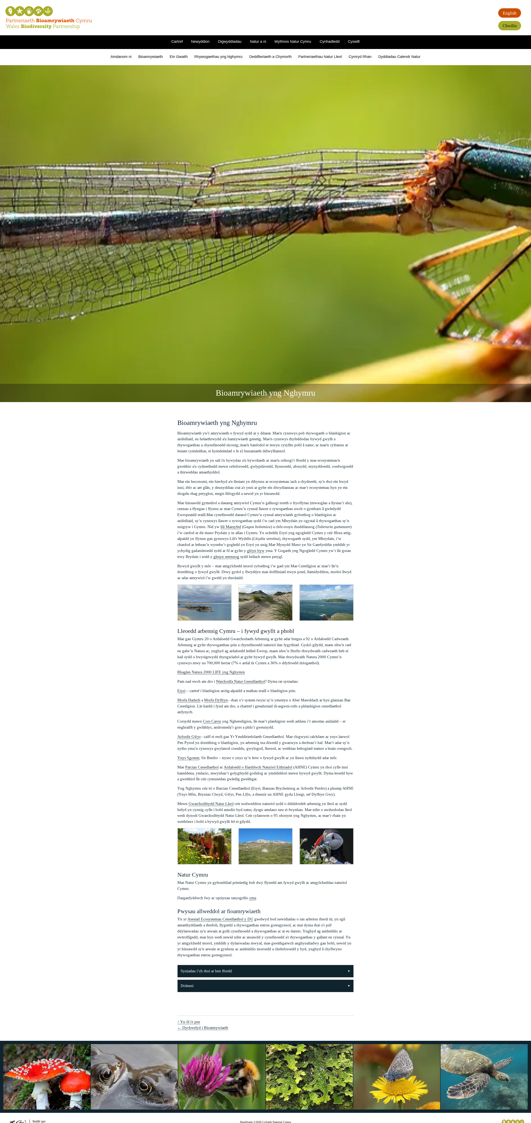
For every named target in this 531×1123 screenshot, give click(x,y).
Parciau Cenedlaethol (202, 767)
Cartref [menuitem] (177, 41)
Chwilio (510, 25)
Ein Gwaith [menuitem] (179, 57)
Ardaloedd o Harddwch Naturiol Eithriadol (258, 767)
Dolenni (187, 986)
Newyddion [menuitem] (200, 41)
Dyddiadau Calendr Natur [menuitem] (399, 57)
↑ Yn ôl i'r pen (188, 1022)
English (509, 13)
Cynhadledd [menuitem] (330, 41)
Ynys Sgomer (188, 758)
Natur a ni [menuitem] (258, 41)
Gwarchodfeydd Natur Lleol (211, 803)
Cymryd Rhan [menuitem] (360, 57)
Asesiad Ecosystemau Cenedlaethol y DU (220, 919)
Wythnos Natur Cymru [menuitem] (292, 41)
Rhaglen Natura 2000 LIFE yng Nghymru (211, 672)
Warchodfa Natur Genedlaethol (240, 681)
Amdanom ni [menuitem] (121, 57)
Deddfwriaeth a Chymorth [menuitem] (270, 57)
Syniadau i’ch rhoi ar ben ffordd (206, 971)
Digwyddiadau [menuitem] (229, 41)
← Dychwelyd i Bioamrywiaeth (202, 1027)
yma (252, 898)
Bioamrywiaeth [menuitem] (150, 57)
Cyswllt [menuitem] (354, 41)
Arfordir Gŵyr (189, 736)
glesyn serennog (226, 556)
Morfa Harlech (188, 700)
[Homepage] (49, 17)
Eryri (181, 691)
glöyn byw (255, 550)
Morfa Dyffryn (216, 700)
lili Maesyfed (230, 527)
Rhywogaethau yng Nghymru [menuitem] (218, 57)
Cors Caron (212, 721)
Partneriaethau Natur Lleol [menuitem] (320, 57)
